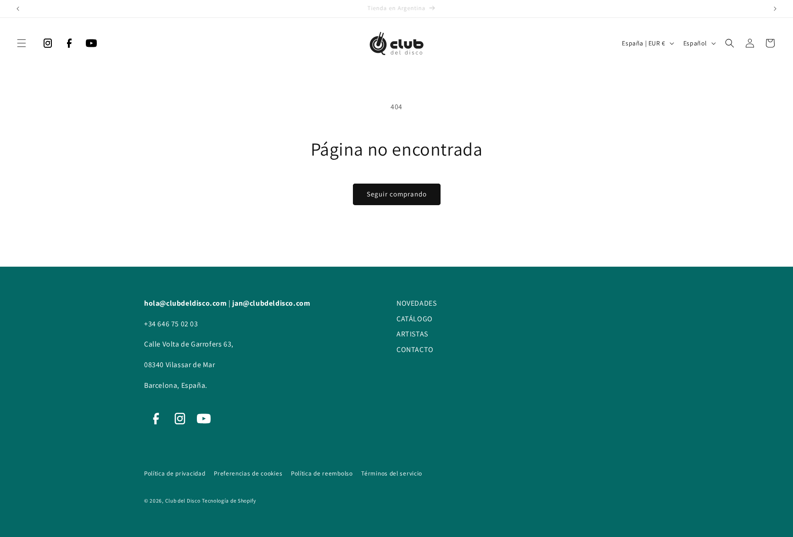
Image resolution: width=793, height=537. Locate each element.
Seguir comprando (397, 194)
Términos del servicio (391, 473)
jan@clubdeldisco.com (271, 303)
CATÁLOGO (414, 319)
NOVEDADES (416, 303)
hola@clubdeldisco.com (186, 303)
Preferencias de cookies (249, 473)
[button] (21, 43)
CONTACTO (415, 349)
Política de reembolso (322, 473)
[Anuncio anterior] (18, 8)
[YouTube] (91, 45)
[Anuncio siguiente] (775, 8)
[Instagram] (47, 45)
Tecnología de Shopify (229, 500)
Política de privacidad (175, 473)
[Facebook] (69, 45)
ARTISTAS (412, 334)
